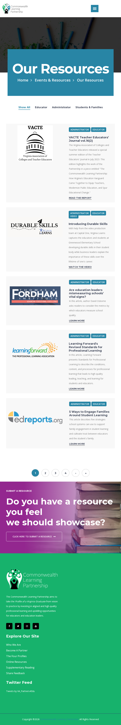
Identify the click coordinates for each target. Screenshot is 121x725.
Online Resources (16, 662)
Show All (24, 107)
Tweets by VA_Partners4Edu (20, 691)
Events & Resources (53, 80)
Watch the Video (80, 267)
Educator (41, 107)
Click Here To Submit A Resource (32, 536)
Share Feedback (15, 673)
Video (73, 216)
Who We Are (13, 644)
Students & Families (89, 107)
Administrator (61, 107)
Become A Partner (17, 650)
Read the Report (80, 197)
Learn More (77, 320)
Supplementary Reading (20, 667)
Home (22, 80)
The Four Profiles (16, 656)
